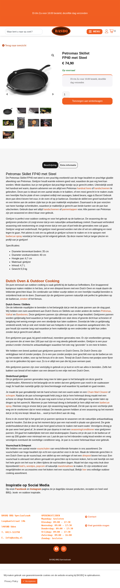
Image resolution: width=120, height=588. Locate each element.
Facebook (20, 489)
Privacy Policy (11, 581)
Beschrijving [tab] (50, 165)
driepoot (86, 455)
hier (84, 469)
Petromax (106, 311)
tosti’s (22, 466)
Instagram (35, 489)
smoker (24, 299)
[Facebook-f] (56, 549)
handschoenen (102, 188)
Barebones (22, 314)
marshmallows (65, 466)
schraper (10, 395)
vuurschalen (43, 448)
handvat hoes (84, 188)
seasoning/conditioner (82, 429)
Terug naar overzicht (15, 45)
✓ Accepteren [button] (29, 581)
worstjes (30, 466)
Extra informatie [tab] (68, 165)
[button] (94, 31)
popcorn (40, 466)
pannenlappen (69, 209)
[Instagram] (64, 549)
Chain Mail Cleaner (98, 392)
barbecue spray (14, 236)
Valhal (9, 314)
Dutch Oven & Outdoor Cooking (32, 281)
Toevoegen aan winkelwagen (87, 101)
